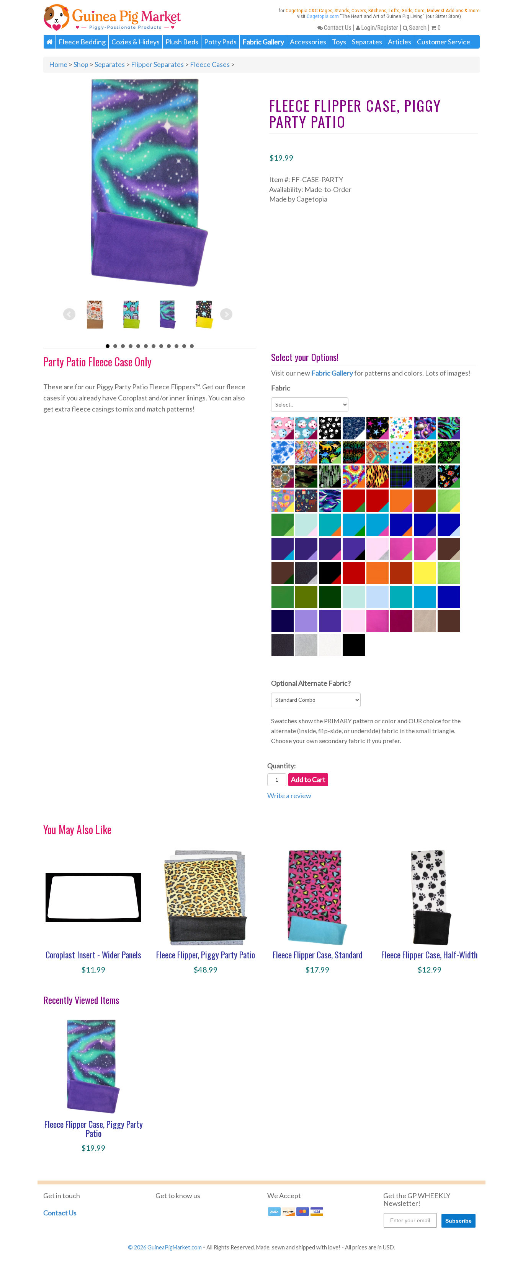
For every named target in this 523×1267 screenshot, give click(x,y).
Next (226, 314)
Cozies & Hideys (135, 41)
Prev (69, 314)
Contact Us (337, 27)
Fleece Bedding (82, 41)
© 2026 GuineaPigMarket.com (165, 1247)
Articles (399, 41)
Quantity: (281, 765)
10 (176, 346)
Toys (339, 41)
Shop (81, 64)
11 (184, 346)
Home (58, 64)
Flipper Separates (157, 64)
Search (418, 27)
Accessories (308, 41)
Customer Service (443, 41)
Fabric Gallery (332, 373)
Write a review (289, 795)
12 (192, 346)
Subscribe (458, 1221)
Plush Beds (181, 41)
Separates (367, 41)
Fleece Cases (210, 64)
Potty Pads (220, 41)
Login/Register (379, 27)
